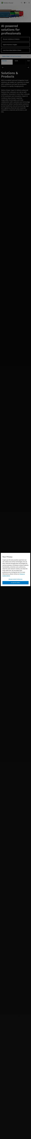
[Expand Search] (21, 2)
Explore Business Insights (10, 44)
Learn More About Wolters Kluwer (12, 50)
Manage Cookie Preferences (15, 579)
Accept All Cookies (15, 582)
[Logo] (8, 3)
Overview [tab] (4, 60)
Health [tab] (16, 60)
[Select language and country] (25, 2)
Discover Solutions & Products (11, 39)
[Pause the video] (28, 20)
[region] (15, 569)
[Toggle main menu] (29, 2)
